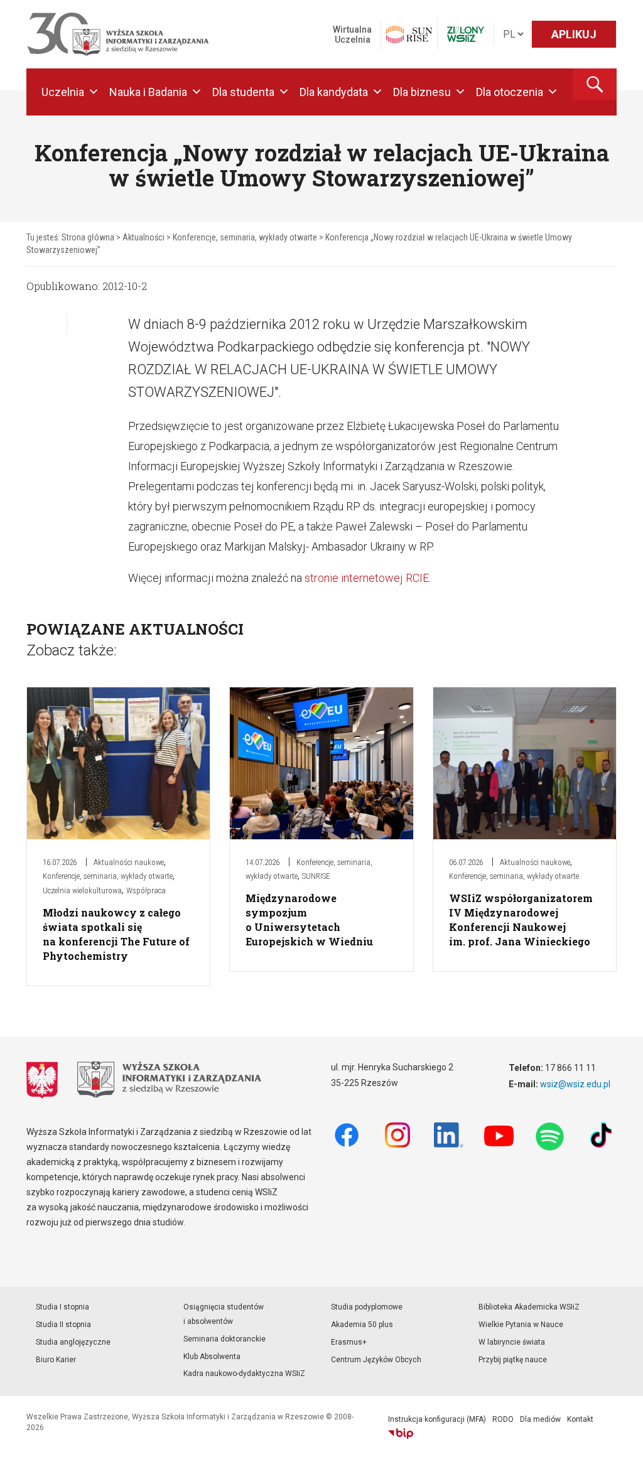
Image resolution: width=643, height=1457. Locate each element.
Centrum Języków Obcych (376, 1359)
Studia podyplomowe (367, 1307)
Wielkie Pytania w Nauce (520, 1324)
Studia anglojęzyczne (73, 1342)
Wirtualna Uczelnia (352, 34)
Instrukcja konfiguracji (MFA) (437, 1419)
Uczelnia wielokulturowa (82, 890)
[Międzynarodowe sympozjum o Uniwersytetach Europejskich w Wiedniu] (321, 762)
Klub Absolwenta (211, 1356)
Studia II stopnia (63, 1324)
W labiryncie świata (511, 1342)
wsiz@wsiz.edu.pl (575, 1084)
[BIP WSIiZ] (400, 1433)
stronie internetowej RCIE (367, 577)
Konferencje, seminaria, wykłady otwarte (108, 876)
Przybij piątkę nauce (512, 1359)
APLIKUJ (574, 34)
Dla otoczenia (509, 92)
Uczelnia (62, 92)
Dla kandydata (334, 92)
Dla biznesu (422, 92)
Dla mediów (540, 1419)
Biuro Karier (56, 1359)
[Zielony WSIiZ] (466, 34)
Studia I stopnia (62, 1307)
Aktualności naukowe (129, 862)
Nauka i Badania (148, 92)
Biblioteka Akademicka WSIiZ (529, 1307)
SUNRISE (316, 876)
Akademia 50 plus (362, 1324)
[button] (594, 84)
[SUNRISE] (409, 34)
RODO (503, 1419)
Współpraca (146, 890)
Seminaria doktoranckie (224, 1339)
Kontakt (580, 1419)
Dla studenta (243, 92)
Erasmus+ (349, 1342)
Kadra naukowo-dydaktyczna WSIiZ (244, 1373)
